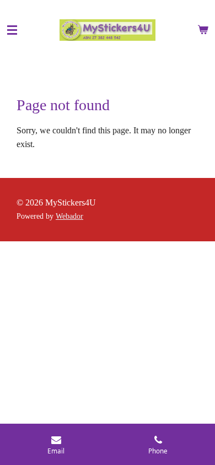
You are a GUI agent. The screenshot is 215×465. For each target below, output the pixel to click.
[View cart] (203, 30)
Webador (69, 216)
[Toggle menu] (12, 30)
